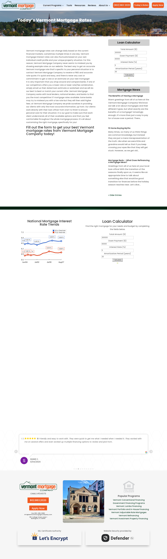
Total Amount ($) (128, 49)
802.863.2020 (38, 500)
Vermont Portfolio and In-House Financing (129, 509)
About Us (103, 5)
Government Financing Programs (129, 503)
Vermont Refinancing (129, 515)
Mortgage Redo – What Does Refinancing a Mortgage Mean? (129, 161)
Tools (69, 5)
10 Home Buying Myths (119, 128)
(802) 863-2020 (122, 5)
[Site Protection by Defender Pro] (117, 542)
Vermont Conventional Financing (129, 500)
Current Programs (52, 5)
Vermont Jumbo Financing (129, 506)
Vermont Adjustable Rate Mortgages (128, 512)
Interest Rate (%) (129, 62)
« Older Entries (115, 195)
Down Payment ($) (129, 55)
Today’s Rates (141, 5)
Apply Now (158, 5)
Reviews (92, 5)
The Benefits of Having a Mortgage (125, 95)
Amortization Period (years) (128, 68)
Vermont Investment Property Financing (129, 518)
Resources (80, 5)
